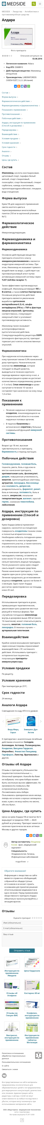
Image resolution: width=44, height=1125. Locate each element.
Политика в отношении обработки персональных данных (13, 1056)
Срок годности (8, 147)
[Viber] (25, 86)
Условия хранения (10, 142)
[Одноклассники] (18, 86)
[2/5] (5, 56)
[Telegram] (22, 86)
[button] (41, 721)
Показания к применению (14, 109)
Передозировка (9, 130)
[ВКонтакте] (15, 86)
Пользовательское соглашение (16, 1062)
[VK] (4, 1075)
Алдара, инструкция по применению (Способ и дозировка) (18, 124)
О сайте (5, 1065)
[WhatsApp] (28, 86)
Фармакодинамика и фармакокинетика (20, 105)
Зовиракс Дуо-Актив (31, 731)
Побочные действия (11, 118)
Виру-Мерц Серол (13, 731)
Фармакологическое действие (16, 101)
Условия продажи (10, 138)
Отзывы (5, 155)
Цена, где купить (9, 160)
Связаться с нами (10, 1069)
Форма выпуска (9, 97)
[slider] (37, 918)
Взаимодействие (9, 134)
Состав (5, 92)
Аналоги (6, 151)
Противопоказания (11, 114)
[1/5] (3, 56)
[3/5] (7, 56)
